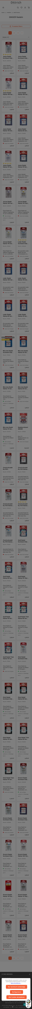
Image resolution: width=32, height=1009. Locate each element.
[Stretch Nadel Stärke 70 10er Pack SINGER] (23, 885)
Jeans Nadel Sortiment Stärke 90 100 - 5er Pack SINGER (8, 57)
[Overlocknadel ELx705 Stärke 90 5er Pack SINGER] (23, 494)
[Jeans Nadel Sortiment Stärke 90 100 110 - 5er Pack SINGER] (23, 47)
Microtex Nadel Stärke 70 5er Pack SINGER (8, 388)
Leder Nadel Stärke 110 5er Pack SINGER (22, 279)
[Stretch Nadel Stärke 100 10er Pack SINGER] (23, 845)
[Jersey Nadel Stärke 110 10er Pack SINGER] (23, 192)
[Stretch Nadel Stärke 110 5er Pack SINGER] (8, 885)
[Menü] (3, 7)
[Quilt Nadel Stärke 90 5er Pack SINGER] (8, 607)
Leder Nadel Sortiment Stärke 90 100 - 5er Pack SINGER (23, 242)
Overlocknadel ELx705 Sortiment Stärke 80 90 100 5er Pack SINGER (8, 468)
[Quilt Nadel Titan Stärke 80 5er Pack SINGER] (23, 607)
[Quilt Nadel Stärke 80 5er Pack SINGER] (8, 567)
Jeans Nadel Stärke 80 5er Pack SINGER (22, 130)
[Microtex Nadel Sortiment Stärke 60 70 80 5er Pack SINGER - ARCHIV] (8, 341)
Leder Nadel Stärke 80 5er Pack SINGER (7, 315)
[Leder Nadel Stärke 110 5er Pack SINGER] (23, 269)
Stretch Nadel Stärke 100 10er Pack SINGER (23, 855)
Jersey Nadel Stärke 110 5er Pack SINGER (7, 242)
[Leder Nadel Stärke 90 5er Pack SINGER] (23, 305)
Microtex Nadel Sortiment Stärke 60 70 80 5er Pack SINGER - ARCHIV (8, 351)
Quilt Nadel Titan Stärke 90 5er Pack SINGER (8, 657)
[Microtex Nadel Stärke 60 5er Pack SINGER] (23, 341)
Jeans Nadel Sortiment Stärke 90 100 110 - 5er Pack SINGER (23, 57)
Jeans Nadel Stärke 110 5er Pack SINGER (7, 130)
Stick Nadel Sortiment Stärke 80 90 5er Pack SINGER (23, 657)
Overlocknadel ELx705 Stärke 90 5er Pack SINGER (22, 504)
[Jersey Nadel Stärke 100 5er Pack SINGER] (8, 192)
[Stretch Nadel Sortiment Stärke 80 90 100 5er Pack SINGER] (8, 845)
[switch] (28, 1007)
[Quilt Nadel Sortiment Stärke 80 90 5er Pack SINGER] (23, 531)
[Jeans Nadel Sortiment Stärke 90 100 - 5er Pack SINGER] (8, 47)
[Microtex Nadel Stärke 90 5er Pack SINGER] (8, 418)
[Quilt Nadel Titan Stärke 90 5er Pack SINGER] (8, 648)
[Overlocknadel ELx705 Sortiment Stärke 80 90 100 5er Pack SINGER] (8, 458)
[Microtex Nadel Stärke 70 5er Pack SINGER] (8, 378)
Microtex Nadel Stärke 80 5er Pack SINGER (23, 388)
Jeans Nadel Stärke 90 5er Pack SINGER (7, 166)
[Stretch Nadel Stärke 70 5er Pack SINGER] (8, 926)
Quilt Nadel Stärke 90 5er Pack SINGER (7, 617)
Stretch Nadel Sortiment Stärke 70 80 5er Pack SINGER (23, 778)
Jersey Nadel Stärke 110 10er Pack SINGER (23, 202)
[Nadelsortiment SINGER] (23, 418)
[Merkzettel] (21, 7)
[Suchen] (18, 7)
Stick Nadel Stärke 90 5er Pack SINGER (7, 738)
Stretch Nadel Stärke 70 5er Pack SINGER (7, 935)
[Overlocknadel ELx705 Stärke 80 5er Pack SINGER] (23, 458)
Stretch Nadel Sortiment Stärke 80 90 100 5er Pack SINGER (8, 855)
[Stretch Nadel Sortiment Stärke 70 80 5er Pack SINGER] (23, 768)
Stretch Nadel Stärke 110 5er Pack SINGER (7, 895)
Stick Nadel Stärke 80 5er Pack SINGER (22, 698)
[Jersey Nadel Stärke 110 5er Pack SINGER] (8, 232)
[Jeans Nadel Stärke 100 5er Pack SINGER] (8, 83)
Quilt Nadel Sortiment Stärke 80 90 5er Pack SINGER (23, 541)
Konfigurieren (16, 992)
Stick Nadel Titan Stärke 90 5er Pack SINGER (8, 778)
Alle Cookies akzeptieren (16, 997)
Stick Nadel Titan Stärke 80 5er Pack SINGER (23, 738)
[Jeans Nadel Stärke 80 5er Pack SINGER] (23, 120)
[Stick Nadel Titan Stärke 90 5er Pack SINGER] (8, 768)
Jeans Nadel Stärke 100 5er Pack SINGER (7, 93)
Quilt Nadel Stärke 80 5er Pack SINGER (7, 577)
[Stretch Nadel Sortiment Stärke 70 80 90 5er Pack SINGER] (8, 809)
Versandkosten (23, 1001)
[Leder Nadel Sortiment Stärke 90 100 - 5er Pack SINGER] (23, 232)
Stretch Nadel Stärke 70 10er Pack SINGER (22, 895)
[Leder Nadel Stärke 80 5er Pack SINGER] (8, 305)
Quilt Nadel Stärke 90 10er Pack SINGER (22, 577)
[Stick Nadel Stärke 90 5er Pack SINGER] (8, 728)
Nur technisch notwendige (16, 987)
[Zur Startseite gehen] (16, 2)
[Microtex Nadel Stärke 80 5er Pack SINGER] (23, 378)
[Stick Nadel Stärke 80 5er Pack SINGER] (23, 688)
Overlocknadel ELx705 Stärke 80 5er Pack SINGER (22, 468)
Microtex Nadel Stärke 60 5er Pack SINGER (23, 351)
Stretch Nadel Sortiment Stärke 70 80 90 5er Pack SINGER (8, 819)
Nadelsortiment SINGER (23, 428)
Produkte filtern (17, 26)
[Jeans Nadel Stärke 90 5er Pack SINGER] (8, 156)
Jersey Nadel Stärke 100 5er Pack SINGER (7, 202)
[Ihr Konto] (25, 7)
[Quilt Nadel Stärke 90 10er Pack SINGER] (23, 567)
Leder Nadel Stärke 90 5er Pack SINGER (22, 315)
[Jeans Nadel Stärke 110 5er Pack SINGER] (8, 120)
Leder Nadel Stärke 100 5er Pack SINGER (7, 279)
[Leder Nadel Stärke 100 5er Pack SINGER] (8, 269)
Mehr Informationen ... (16, 983)
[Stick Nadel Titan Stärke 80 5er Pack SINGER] (23, 728)
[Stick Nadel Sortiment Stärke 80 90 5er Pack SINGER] (23, 648)
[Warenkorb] (28, 7)
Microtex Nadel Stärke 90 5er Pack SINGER (8, 428)
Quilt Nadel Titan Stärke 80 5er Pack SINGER (23, 617)
